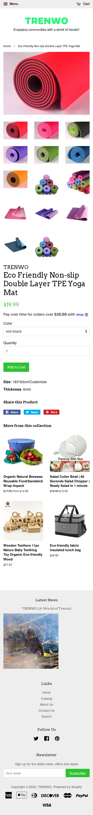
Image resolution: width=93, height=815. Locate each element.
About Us (46, 704)
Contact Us (46, 710)
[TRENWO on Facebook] (46, 739)
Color (7, 323)
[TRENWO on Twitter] (36, 739)
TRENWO (45, 786)
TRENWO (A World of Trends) (46, 608)
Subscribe (78, 773)
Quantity (10, 342)
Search (47, 716)
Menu (13, 3)
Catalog (46, 698)
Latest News (46, 600)
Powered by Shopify (67, 786)
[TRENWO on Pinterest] (57, 739)
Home (7, 46)
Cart (86, 3)
